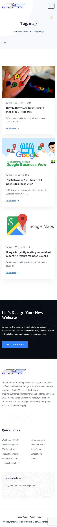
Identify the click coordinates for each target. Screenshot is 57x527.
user (10, 103)
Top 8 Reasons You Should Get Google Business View (24, 181)
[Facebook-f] (5, 417)
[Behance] (31, 417)
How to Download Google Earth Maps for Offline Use (25, 109)
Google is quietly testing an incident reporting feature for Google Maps (28, 254)
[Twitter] (14, 417)
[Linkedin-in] (22, 417)
